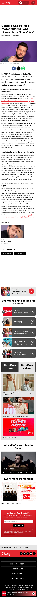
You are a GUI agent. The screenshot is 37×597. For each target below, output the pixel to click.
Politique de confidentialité (24, 587)
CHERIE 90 (17, 352)
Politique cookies (10, 587)
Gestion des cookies (22, 589)
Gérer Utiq (12, 589)
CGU (32, 585)
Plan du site (7, 585)
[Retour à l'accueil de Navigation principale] (7, 2)
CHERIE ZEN (18, 321)
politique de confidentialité (9, 533)
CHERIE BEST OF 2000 (19, 291)
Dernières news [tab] (10, 366)
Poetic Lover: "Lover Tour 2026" (11, 503)
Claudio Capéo (8, 469)
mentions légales (18, 532)
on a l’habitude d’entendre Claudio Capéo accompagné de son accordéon (17, 101)
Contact (14, 585)
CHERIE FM (17, 310)
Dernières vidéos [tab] (27, 366)
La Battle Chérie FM (9, 438)
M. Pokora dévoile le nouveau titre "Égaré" (16, 416)
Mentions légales (23, 585)
